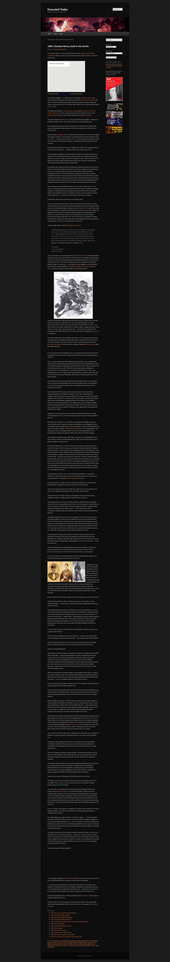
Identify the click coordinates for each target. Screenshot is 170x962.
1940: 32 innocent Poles (58, 924)
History (55, 942)
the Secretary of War (77, 724)
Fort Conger (50, 139)
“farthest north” (69, 878)
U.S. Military (70, 944)
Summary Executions (57, 944)
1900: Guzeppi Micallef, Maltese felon (61, 917)
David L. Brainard (82, 255)
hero (63, 898)
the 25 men (66, 119)
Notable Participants (78, 942)
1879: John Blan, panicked (58, 930)
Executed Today (57, 9)
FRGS (81, 338)
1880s (81, 944)
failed (61, 150)
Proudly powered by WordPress (85, 956)
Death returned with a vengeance (74, 478)
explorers (65, 945)
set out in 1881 (51, 106)
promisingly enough (62, 134)
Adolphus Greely (85, 98)
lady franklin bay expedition (84, 945)
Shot (95, 942)
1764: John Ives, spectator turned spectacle (63, 913)
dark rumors (95, 331)
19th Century (55, 941)
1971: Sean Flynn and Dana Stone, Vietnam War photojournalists (69, 921)
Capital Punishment (85, 941)
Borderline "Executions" (69, 941)
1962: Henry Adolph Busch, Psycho (61, 926)
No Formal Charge (67, 942)
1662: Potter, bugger (56, 928)
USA (74, 944)
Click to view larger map (64, 93)
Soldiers (49, 944)
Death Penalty (94, 941)
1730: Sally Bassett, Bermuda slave (61, 919)
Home (49, 34)
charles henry (50, 945)
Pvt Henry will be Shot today (66, 236)
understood (54, 733)
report (58, 720)
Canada (78, 941)
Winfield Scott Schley (81, 895)
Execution (50, 942)
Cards (61, 34)
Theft (65, 944)
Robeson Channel (52, 115)
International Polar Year (87, 100)
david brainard (58, 945)
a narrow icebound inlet (69, 111)
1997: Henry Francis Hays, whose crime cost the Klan (66, 937)
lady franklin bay (72, 945)
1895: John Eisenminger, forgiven (60, 915)
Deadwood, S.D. (83, 208)
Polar (92, 942)
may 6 (92, 945)
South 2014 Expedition (53, 344)
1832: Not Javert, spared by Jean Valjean (63, 934)
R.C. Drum (93, 718)
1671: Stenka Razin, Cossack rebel (61, 932)
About (55, 34)
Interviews (60, 942)
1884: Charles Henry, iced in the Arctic (68, 46)
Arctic (60, 941)
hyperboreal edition (75, 266)
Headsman (63, 49)
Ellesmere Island (86, 115)
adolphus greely (91, 944)
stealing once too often (74, 225)
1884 (85, 944)
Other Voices (87, 942)
